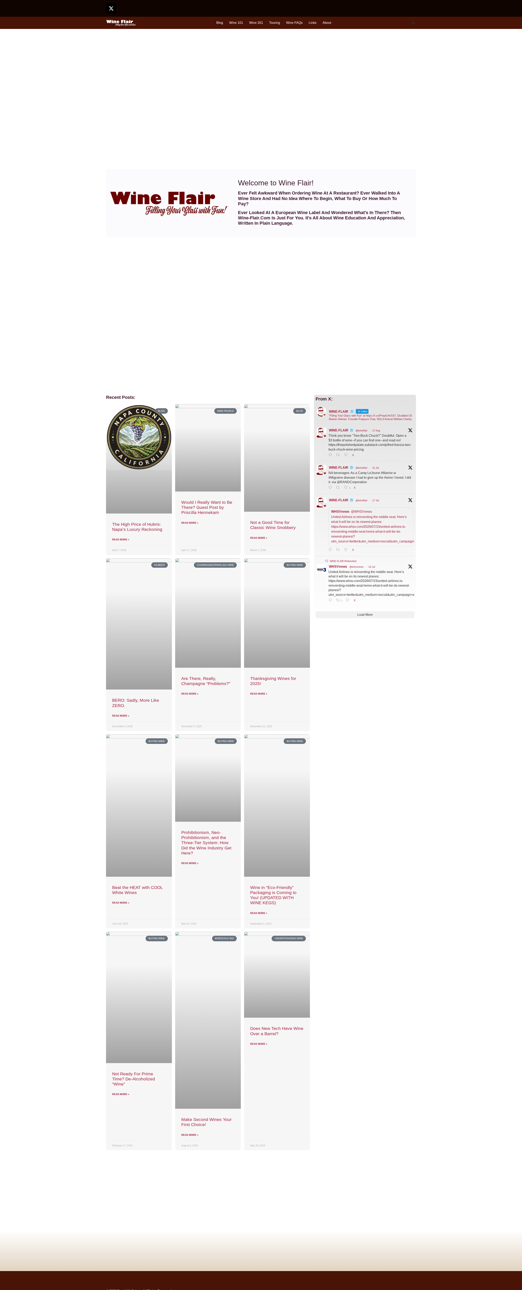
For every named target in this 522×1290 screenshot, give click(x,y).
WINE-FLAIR (338, 430)
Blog (219, 22)
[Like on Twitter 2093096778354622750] (347, 455)
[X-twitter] (111, 8)
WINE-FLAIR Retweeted (343, 561)
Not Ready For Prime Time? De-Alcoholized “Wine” (133, 1078)
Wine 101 (236, 22)
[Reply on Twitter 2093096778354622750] (331, 455)
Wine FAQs (294, 22)
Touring (274, 22)
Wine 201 (256, 22)
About (327, 22)
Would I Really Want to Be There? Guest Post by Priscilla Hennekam (206, 507)
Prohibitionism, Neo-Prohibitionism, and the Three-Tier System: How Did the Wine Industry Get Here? (206, 842)
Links (312, 22)
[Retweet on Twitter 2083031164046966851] (339, 488)
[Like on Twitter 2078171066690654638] (347, 550)
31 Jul (375, 467)
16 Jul (371, 566)
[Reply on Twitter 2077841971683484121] (331, 600)
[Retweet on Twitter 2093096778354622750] (339, 455)
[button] (413, 22)
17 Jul (375, 500)
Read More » (120, 539)
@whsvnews (356, 566)
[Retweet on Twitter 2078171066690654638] (339, 550)
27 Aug (376, 430)
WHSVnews (338, 566)
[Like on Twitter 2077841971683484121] (349, 600)
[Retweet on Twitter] (326, 560)
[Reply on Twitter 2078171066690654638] (331, 550)
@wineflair (361, 430)
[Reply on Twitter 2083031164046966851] (331, 488)
